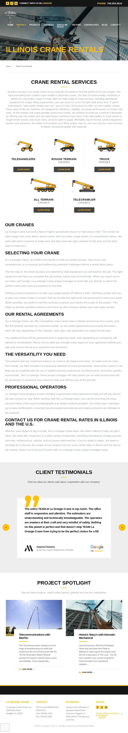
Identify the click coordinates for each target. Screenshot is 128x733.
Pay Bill (101, 713)
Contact (115, 25)
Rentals (21, 25)
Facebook (7, 3)
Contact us (70, 703)
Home (10, 25)
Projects (34, 25)
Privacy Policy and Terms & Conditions (107, 710)
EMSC (91, 721)
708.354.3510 (114, 3)
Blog (105, 25)
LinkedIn (47, 3)
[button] (5, 525)
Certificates (91, 25)
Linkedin (16, 3)
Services (49, 25)
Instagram (11, 3)
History (76, 25)
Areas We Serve (62, 26)
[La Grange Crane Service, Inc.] (10, 17)
